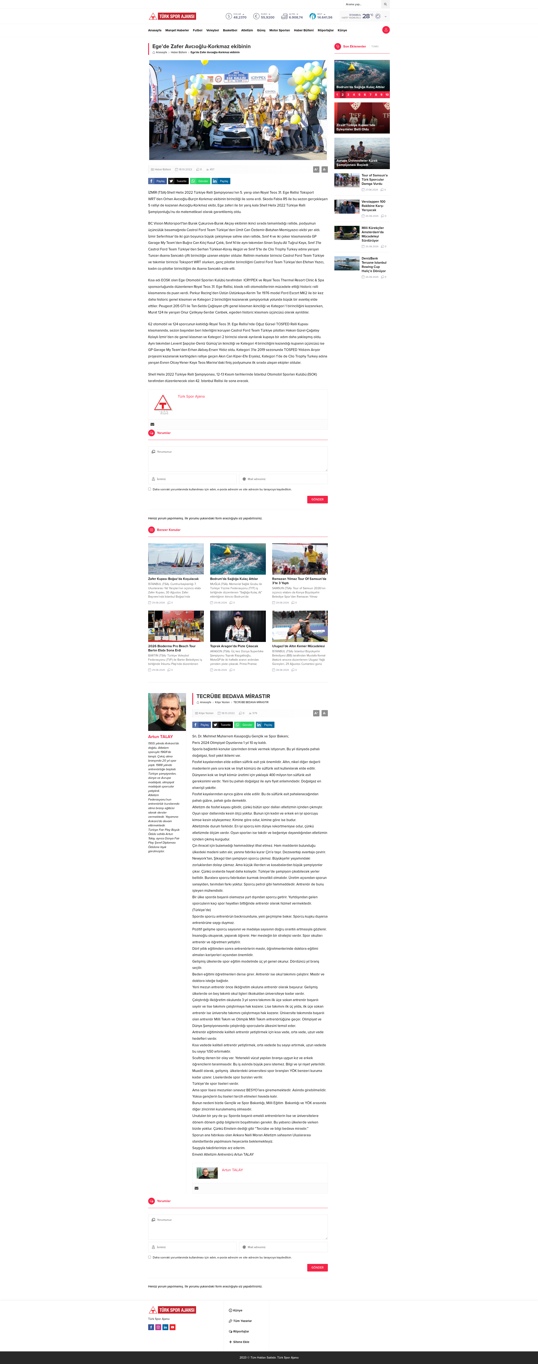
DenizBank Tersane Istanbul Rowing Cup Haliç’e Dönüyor (374, 264)
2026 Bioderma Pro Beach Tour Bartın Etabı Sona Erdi (172, 648)
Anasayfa (161, 52)
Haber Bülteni (179, 52)
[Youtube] (172, 1327)
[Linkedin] (165, 1327)
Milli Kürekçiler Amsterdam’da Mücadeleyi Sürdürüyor (373, 234)
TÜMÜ (375, 46)
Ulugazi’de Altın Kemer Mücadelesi (298, 646)
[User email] (152, 424)
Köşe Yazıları (222, 702)
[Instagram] (158, 1327)
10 (387, 95)
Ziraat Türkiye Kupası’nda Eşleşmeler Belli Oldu (355, 127)
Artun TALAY (160, 736)
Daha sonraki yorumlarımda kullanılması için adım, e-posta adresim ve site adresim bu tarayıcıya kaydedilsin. (222, 489)
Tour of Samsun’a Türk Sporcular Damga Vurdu (375, 179)
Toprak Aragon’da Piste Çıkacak (234, 646)
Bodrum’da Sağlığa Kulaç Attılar (234, 579)
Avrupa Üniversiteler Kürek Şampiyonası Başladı (357, 163)
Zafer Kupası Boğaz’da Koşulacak (173, 579)
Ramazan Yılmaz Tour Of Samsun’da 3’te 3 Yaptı (354, 85)
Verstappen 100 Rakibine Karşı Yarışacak (373, 206)
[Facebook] (151, 1327)
